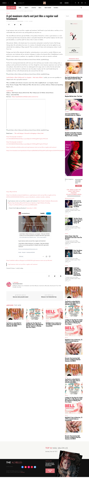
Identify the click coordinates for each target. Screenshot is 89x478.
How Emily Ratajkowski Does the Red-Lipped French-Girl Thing (73, 78)
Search (79, 16)
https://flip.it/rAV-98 (11, 191)
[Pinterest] (81, 3)
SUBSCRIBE (66, 2)
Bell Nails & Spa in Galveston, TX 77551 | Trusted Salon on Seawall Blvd (53, 324)
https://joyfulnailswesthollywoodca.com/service (25, 96)
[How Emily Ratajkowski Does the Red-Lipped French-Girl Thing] (74, 68)
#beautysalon (54, 201)
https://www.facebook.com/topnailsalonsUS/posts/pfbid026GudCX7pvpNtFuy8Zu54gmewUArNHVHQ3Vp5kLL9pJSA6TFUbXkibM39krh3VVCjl (44, 150)
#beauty (10, 203)
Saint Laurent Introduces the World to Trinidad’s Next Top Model (77, 203)
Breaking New (68, 198)
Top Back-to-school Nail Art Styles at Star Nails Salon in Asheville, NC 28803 (13, 324)
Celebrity (67, 75)
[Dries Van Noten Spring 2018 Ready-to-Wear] (69, 253)
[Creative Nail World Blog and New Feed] (74, 38)
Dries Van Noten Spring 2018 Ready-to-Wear (77, 251)
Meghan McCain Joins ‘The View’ (73, 96)
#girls (38, 203)
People (72, 198)
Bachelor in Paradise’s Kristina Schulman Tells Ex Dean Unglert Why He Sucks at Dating (73, 134)
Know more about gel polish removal (20, 297)
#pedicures (34, 203)
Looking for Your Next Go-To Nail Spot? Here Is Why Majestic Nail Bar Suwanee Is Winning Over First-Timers (34, 325)
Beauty (8, 13)
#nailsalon (47, 201)
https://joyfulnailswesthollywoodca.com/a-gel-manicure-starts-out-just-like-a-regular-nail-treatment (31, 147)
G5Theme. (23, 472)
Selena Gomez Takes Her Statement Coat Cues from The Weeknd (73, 237)
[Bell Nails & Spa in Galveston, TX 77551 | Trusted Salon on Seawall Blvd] (54, 314)
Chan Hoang (20, 21)
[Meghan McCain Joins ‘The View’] (74, 87)
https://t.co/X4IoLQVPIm (15, 204)
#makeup (17, 203)
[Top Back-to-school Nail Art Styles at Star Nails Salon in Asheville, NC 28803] (15, 314)
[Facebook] (75, 3)
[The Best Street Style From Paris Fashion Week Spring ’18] (69, 221)
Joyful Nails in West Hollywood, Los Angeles (18, 77)
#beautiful (22, 203)
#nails (39, 201)
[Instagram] (85, 3)
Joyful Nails (9, 90)
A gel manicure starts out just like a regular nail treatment (23, 264)
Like (26, 21)
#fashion (42, 203)
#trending (47, 203)
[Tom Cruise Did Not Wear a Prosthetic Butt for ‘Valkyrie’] (74, 104)
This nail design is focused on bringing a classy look (28, 133)
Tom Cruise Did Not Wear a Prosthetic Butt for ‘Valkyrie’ (73, 114)
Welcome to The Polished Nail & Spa (48, 297)
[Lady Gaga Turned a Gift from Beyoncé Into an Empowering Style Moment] (69, 271)
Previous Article (21, 295)
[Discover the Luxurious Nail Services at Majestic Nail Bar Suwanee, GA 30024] (74, 349)
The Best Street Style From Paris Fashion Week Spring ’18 (77, 220)
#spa (13, 203)
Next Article (48, 295)
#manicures (28, 203)
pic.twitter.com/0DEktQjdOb (30, 204)
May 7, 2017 (67, 230)
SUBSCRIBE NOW (50, 470)
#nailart (43, 201)
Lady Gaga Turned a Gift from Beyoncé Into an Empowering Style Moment (77, 271)
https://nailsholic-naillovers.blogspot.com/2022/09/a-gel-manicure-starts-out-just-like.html (29, 260)
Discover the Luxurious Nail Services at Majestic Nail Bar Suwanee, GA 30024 (73, 359)
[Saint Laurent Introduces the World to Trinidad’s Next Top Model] (69, 204)
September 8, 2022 (10, 21)
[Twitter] (78, 3)
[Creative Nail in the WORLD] (74, 158)
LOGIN (61, 2)
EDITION (5, 2)
